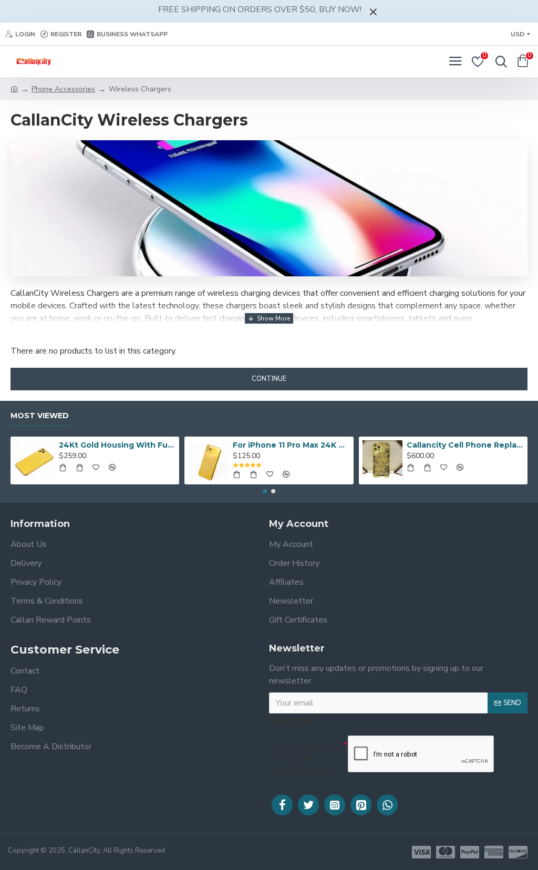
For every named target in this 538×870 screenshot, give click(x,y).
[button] (265, 491)
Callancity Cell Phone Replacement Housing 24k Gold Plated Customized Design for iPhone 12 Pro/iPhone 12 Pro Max (465, 445)
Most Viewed (40, 415)
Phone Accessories (63, 89)
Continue (269, 379)
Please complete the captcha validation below (301, 758)
